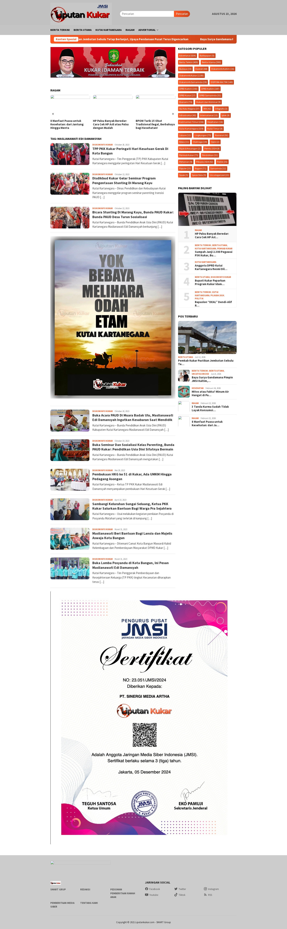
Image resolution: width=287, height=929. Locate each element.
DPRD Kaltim (188, 88)
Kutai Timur (215, 128)
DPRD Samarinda (210, 95)
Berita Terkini (188, 62)
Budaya (185, 68)
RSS (210, 895)
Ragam (200, 168)
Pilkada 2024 (204, 161)
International (209, 115)
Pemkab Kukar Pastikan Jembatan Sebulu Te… (206, 362)
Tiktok (182, 895)
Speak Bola (199, 174)
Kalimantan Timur (191, 121)
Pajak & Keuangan (190, 148)
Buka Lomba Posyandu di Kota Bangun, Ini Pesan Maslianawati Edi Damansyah (130, 565)
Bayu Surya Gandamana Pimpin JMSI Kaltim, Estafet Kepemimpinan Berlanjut (197, 39)
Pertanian (185, 161)
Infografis (221, 108)
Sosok (183, 174)
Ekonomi (185, 101)
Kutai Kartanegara (191, 128)
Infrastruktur (187, 115)
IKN (207, 108)
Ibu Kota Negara (189, 108)
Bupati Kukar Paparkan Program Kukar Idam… (210, 282)
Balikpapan (207, 55)
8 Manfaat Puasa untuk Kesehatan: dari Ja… (207, 423)
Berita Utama (211, 62)
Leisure (185, 135)
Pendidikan (210, 154)
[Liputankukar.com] (81, 13)
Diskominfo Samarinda (193, 81)
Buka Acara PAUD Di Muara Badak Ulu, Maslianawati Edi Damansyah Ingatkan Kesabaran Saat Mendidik (132, 417)
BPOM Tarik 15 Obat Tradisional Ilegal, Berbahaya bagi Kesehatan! (112, 124)
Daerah (201, 68)
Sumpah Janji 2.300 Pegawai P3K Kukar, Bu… (213, 253)
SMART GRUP (58, 889)
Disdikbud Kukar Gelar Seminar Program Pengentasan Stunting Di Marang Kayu (124, 180)
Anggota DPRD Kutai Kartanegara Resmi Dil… (211, 267)
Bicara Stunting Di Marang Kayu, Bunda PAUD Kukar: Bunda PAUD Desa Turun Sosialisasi (133, 214)
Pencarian (182, 14)
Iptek (226, 115)
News (184, 141)
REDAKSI (85, 889)
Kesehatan (215, 121)
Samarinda (218, 168)
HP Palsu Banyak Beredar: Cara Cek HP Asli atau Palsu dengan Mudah (68, 124)
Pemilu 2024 (212, 148)
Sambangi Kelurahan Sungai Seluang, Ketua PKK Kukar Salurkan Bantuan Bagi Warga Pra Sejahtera (132, 506)
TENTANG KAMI (89, 903)
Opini (215, 141)
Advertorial (187, 55)
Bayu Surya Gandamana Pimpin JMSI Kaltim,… (212, 378)
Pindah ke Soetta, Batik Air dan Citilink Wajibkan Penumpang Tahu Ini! (154, 124)
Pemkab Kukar (188, 154)
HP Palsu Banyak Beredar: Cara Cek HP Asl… (212, 235)
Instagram (213, 889)
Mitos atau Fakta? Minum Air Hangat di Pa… (210, 393)
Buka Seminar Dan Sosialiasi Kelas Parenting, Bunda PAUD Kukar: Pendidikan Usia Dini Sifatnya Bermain (133, 446)
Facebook (154, 889)
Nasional (221, 135)
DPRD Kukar (187, 95)
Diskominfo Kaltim (222, 68)
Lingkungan (203, 135)
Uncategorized (219, 174)
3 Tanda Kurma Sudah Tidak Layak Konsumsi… (210, 408)
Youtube (153, 895)
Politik (222, 161)
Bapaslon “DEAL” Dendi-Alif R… (213, 303)
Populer (185, 168)
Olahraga (200, 141)
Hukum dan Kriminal (208, 101)
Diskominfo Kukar (102, 144)
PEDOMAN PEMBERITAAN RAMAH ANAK (122, 893)
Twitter (182, 889)
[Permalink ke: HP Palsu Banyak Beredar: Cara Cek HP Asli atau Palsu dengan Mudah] (207, 209)
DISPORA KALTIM (222, 81)
